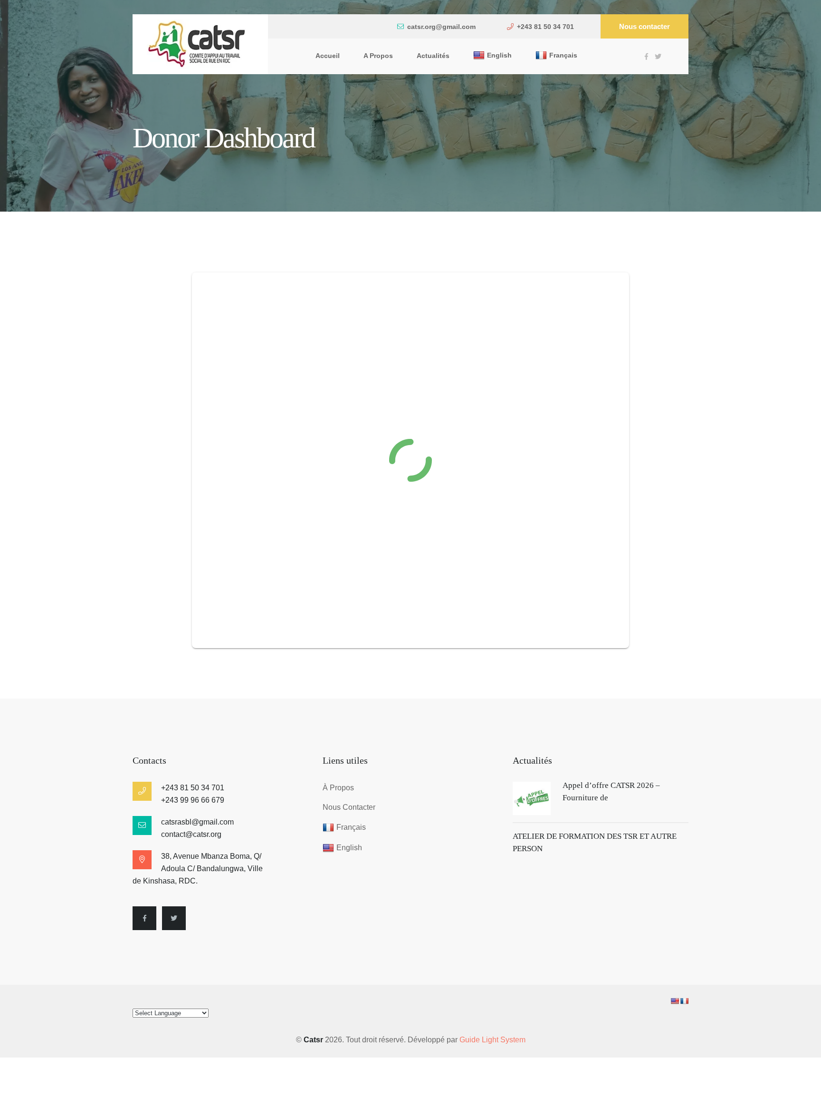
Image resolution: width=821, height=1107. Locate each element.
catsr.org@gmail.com (441, 26)
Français (563, 55)
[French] (684, 1001)
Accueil (327, 55)
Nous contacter (644, 26)
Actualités (433, 55)
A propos (378, 55)
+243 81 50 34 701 (545, 26)
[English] (674, 1001)
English (499, 55)
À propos (338, 788)
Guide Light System (492, 1040)
